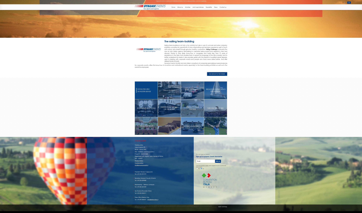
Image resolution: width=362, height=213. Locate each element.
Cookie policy (139, 163)
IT (344, 3)
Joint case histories (198, 7)
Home (173, 7)
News (215, 7)
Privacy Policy (139, 161)
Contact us (223, 7)
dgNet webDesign (222, 206)
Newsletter (209, 7)
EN (349, 3)
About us (180, 7)
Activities (187, 7)
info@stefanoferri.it (152, 199)
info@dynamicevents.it (141, 165)
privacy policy (205, 165)
